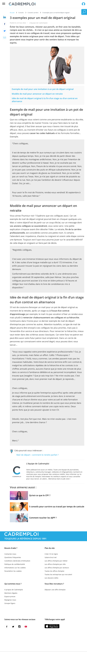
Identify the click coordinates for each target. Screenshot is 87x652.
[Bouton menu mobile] (3, 3)
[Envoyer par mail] (4, 37)
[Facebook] (4, 24)
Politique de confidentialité (14, 564)
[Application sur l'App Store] (52, 626)
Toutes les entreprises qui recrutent (58, 574)
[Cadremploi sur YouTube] (25, 626)
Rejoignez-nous (10, 600)
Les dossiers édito (51, 578)
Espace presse (9, 596)
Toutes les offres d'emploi (54, 571)
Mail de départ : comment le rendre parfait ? (37, 454)
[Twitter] (4, 30)
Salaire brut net (51, 557)
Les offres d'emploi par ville (55, 564)
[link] (43, 89)
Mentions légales (10, 593)
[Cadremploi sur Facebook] (6, 626)
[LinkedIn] (4, 17)
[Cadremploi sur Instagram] (19, 626)
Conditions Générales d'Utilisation (17, 561)
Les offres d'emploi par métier (56, 561)
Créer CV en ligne (51, 554)
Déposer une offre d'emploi (55, 590)
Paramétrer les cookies (13, 571)
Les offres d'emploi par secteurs (57, 568)
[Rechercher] (84, 12)
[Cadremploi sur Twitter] (13, 626)
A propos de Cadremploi (13, 590)
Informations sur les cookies (15, 568)
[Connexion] (83, 4)
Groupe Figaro (9, 603)
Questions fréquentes (12, 557)
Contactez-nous (10, 554)
